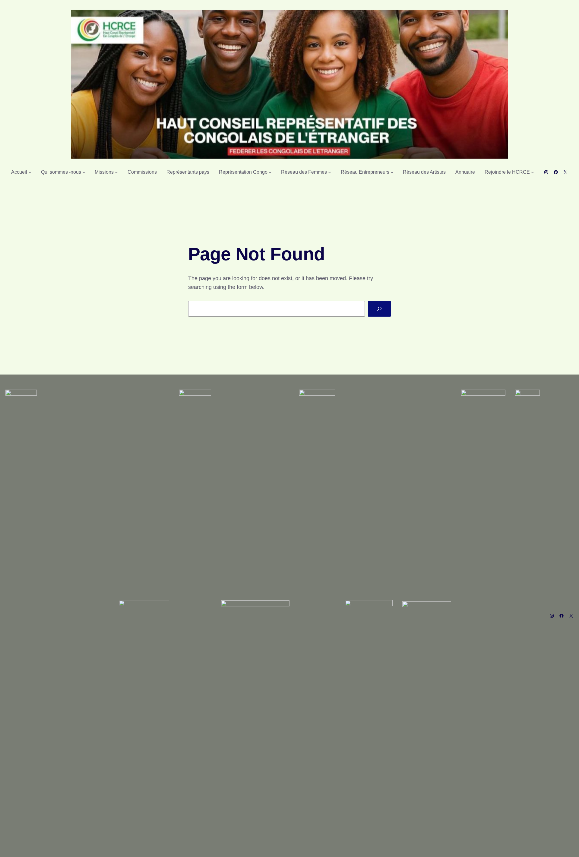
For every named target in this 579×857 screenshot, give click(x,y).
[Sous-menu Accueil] (29, 172)
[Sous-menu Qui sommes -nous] (83, 172)
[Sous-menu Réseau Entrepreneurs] (392, 172)
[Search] (379, 309)
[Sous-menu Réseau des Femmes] (329, 172)
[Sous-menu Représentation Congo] (270, 172)
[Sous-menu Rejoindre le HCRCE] (532, 172)
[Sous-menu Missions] (116, 172)
